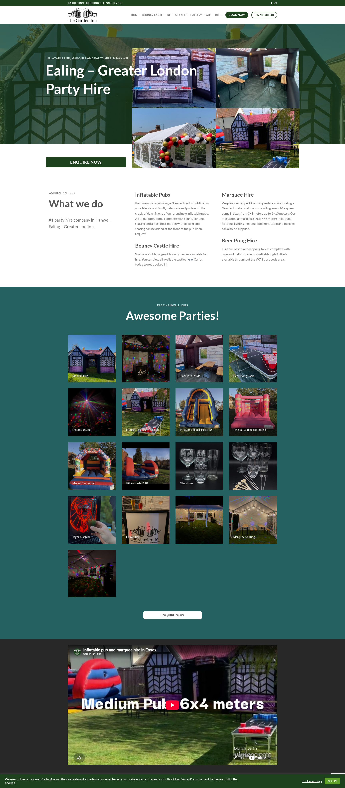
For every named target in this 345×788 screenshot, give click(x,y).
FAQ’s (208, 15)
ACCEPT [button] (332, 781)
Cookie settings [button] (312, 781)
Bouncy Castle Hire (156, 15)
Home (135, 15)
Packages (180, 15)
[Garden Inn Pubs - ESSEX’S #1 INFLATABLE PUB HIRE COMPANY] (82, 15)
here (190, 259)
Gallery (196, 15)
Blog (219, 15)
